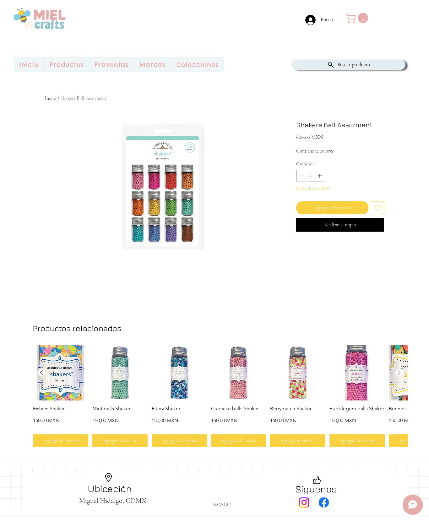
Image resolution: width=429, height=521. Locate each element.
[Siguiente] (399, 372)
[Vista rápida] (60, 372)
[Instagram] (304, 502)
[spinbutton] (310, 175)
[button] (358, 18)
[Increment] (320, 175)
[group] (220, 396)
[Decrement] (301, 175)
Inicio (50, 98)
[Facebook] (324, 502)
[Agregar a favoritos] (377, 207)
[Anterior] (41, 372)
